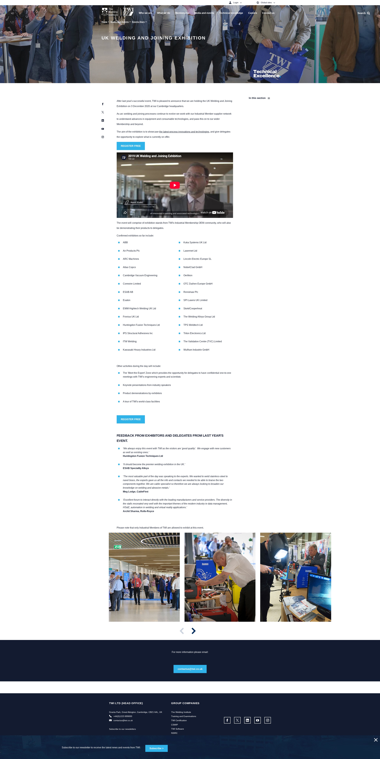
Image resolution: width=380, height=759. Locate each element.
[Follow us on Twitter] (237, 720)
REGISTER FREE (131, 146)
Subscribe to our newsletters (122, 729)
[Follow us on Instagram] (267, 720)
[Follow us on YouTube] (257, 720)
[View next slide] (193, 631)
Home (104, 22)
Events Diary (138, 22)
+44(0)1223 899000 (122, 716)
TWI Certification (179, 720)
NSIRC (174, 733)
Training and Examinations (183, 716)
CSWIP (174, 725)
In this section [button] (257, 98)
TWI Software (177, 729)
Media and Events (120, 22)
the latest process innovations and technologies (184, 131)
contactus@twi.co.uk (190, 669)
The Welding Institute (181, 712)
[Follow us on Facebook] (227, 720)
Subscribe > (156, 748)
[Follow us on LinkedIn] (247, 720)
